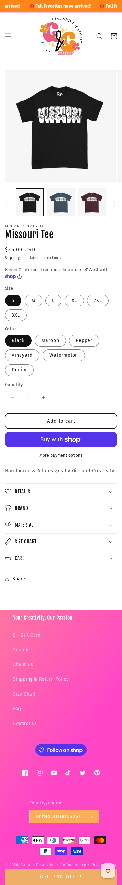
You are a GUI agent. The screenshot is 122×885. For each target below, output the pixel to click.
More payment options (61, 455)
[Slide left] (7, 204)
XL (74, 300)
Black (18, 340)
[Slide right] (115, 204)
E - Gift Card (27, 635)
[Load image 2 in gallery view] (61, 202)
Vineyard (22, 355)
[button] (8, 36)
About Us (23, 664)
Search (21, 650)
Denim (19, 370)
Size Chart (24, 694)
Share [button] (18, 579)
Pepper (84, 340)
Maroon (50, 340)
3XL (16, 315)
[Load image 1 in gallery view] (30, 202)
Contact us (25, 723)
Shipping (12, 258)
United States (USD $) (58, 816)
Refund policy (73, 865)
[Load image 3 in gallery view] (92, 202)
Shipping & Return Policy (41, 679)
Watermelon (63, 355)
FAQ (17, 709)
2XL (98, 300)
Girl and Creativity (36, 864)
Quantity (14, 384)
